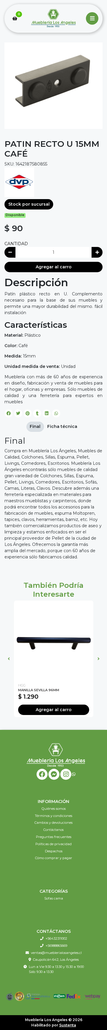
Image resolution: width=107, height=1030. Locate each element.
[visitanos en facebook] (42, 774)
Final (35, 426)
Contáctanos (53, 830)
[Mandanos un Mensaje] (53, 774)
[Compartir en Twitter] (18, 413)
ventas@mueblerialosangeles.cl (56, 953)
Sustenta (67, 1025)
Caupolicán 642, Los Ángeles (56, 959)
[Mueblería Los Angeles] (53, 18)
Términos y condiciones (53, 816)
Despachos (53, 851)
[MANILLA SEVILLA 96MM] (53, 640)
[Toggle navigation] (92, 18)
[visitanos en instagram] (65, 774)
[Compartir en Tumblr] (37, 413)
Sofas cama (53, 898)
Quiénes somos (54, 809)
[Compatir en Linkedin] (47, 413)
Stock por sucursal (29, 204)
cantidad (16, 243)
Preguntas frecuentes (53, 837)
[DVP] (19, 182)
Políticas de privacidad (53, 844)
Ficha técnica (62, 426)
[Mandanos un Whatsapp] (73, 774)
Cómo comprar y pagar (53, 858)
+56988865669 (56, 946)
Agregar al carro (54, 267)
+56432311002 (56, 938)
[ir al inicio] (55, 755)
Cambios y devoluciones (53, 822)
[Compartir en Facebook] (8, 413)
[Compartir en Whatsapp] (56, 413)
